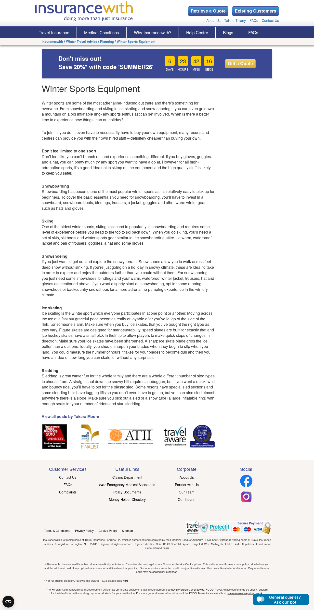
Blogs (228, 32)
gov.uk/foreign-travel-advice (187, 589)
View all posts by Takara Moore (70, 416)
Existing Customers (255, 11)
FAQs (253, 20)
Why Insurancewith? (152, 32)
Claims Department (127, 477)
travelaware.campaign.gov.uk (245, 593)
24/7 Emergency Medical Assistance (127, 484)
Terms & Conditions (57, 530)
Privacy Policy (84, 530)
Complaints (68, 492)
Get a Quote (240, 63)
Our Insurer (187, 499)
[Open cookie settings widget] (8, 602)
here (125, 580)
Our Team (187, 492)
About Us (213, 20)
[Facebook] (246, 485)
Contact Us (270, 20)
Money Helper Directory (127, 499)
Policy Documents (127, 492)
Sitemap (127, 530)
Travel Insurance (54, 32)
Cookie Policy (108, 530)
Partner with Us (187, 484)
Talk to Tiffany (235, 20)
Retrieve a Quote (208, 11)
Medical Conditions (101, 32)
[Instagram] (246, 501)
